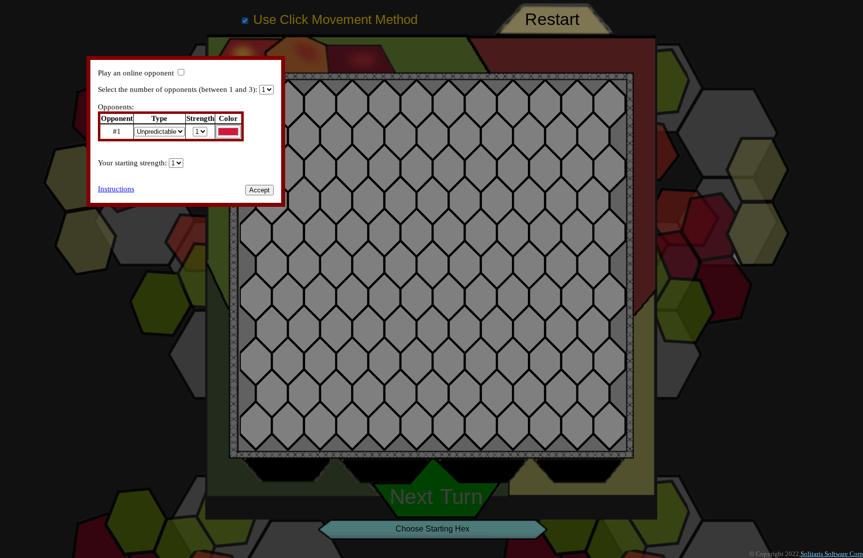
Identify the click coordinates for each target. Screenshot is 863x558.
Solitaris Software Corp (832, 554)
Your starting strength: (133, 163)
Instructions (116, 189)
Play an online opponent (136, 73)
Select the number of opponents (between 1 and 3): (177, 89)
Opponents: (116, 107)
